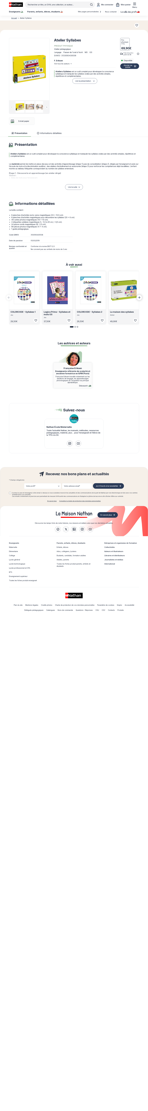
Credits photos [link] (46, 605)
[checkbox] (10, 493)
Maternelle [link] (13, 547)
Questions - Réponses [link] (84, 610)
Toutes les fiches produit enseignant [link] (23, 580)
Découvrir (83, 386)
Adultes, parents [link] (63, 560)
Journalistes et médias (113, 560)
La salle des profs (129, 12)
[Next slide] (46, 107)
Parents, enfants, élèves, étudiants (71, 543)
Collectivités (109, 547)
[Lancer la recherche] (91, 4)
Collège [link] (12, 555)
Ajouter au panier (128, 66)
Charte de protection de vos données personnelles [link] (74, 605)
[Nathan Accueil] (16, 4)
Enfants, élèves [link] (62, 547)
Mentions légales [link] (31, 605)
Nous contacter (111, 12)
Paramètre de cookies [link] (105, 605)
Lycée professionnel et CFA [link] (19, 568)
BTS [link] (10, 572)
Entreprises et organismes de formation (120, 543)
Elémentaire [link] (13, 551)
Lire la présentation (83, 81)
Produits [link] (120, 610)
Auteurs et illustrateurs (113, 551)
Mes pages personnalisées (88, 12)
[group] (19, 107)
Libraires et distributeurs (114, 555)
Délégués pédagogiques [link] (33, 610)
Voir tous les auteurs (62, 64)
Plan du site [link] (18, 605)
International (109, 564)
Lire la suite (72, 187)
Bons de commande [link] (65, 610)
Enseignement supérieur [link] (18, 576)
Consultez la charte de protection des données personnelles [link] (80, 501)
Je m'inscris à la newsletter (107, 486)
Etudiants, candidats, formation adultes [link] (71, 555)
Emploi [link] (119, 605)
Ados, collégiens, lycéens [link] (66, 551)
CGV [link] (103, 610)
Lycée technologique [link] (17, 564)
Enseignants (14, 543)
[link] (70, 443)
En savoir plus (52, 501)
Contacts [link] (111, 610)
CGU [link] (97, 610)
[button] (29, 69)
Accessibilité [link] (129, 605)
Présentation (21, 133)
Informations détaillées (51, 133)
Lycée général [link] (14, 560)
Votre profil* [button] (30, 486)
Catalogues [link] (50, 610)
